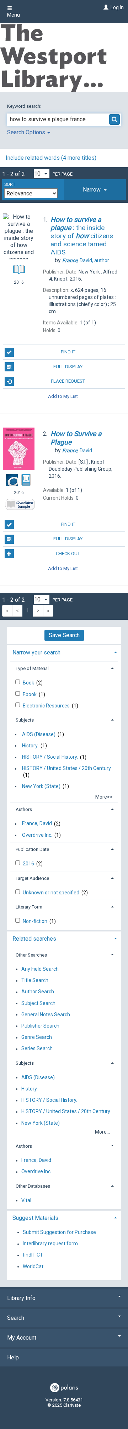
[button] (95, 189)
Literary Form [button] (29, 907)
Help (13, 1357)
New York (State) (41, 786)
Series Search (37, 1049)
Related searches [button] (34, 938)
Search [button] (15, 1318)
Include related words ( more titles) (51, 157)
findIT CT (33, 1255)
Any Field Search (40, 969)
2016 (29, 863)
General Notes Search (45, 1014)
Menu (13, 15)
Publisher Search (40, 1026)
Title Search (34, 980)
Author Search (37, 992)
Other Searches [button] (31, 955)
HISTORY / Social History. (50, 757)
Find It (68, 351)
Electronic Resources (47, 705)
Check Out (68, 553)
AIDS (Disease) (38, 734)
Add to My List (63, 396)
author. (86, 260)
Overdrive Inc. (37, 835)
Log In (117, 7)
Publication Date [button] (32, 849)
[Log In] (105, 7)
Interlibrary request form (50, 1244)
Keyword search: (24, 106)
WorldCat (33, 1266)
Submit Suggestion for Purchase (59, 1232)
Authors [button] (24, 809)
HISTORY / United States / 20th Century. (67, 768)
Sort (9, 184)
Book (29, 683)
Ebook (30, 694)
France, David (37, 824)
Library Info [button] (21, 1298)
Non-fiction (35, 921)
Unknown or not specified (51, 892)
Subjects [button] (25, 720)
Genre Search (36, 1037)
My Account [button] (21, 1337)
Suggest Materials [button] (35, 1218)
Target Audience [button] (32, 878)
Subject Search (38, 1003)
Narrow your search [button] (36, 652)
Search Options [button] (27, 132)
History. (30, 745)
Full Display (67, 366)
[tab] (95, 189)
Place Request (68, 381)
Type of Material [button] (32, 668)
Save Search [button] (64, 635)
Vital (26, 1200)
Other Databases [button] (33, 1186)
